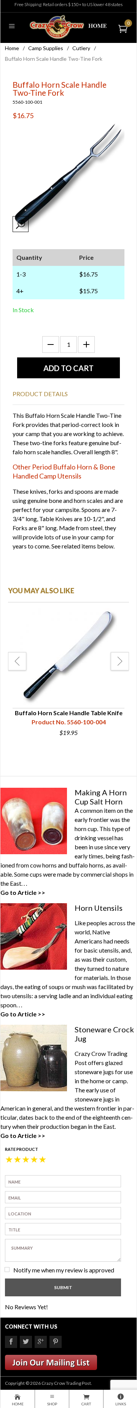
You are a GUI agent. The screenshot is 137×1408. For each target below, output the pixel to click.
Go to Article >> (22, 892)
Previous (17, 661)
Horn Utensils (99, 907)
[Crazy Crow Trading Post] (68, 26)
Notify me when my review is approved (63, 1270)
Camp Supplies (45, 48)
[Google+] (41, 1342)
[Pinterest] (55, 1342)
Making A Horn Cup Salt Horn (101, 797)
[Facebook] (11, 1342)
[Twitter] (26, 1342)
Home (12, 48)
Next (120, 661)
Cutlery (81, 48)
